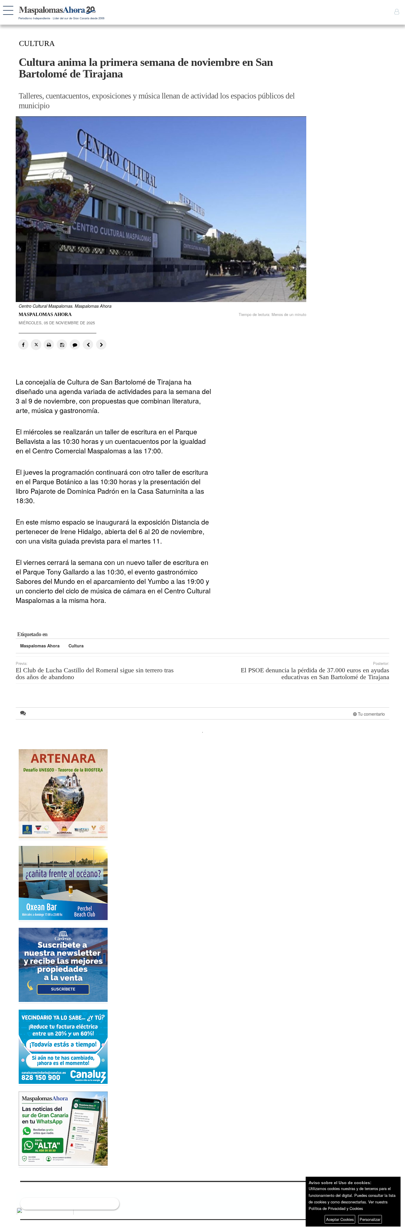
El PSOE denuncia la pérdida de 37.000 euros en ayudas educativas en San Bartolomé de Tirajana (315, 673)
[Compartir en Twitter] (36, 344)
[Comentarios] (74, 344)
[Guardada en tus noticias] (61, 344)
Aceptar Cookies (340, 1219)
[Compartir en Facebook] (23, 344)
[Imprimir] (49, 344)
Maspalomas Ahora (40, 646)
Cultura (76, 646)
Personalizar (370, 1219)
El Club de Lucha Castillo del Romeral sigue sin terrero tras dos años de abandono (95, 673)
